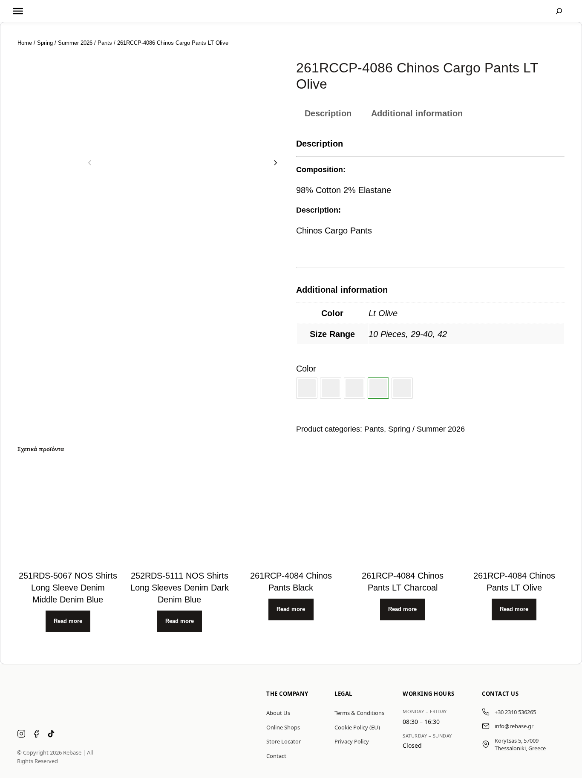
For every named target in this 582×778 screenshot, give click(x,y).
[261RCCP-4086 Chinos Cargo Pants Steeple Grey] (402, 388)
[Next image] (275, 162)
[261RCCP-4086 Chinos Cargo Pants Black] (307, 388)
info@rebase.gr (514, 726)
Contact (276, 756)
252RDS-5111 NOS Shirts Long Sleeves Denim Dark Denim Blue (179, 587)
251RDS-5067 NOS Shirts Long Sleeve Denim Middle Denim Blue (68, 587)
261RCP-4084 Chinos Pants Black (291, 581)
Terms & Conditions (359, 713)
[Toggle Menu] (18, 11)
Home (24, 43)
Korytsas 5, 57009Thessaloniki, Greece (520, 744)
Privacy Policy (351, 741)
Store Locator (283, 741)
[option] (43, 141)
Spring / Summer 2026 (64, 43)
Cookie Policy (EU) (357, 727)
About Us (278, 713)
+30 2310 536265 (515, 712)
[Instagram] (21, 734)
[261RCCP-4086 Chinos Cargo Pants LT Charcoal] (354, 388)
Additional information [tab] (417, 113)
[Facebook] (36, 734)
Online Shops (283, 727)
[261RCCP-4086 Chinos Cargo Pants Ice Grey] (331, 388)
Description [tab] (328, 113)
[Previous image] (89, 162)
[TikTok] (51, 734)
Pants (105, 43)
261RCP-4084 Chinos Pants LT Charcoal (403, 581)
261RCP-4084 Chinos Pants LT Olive (514, 581)
